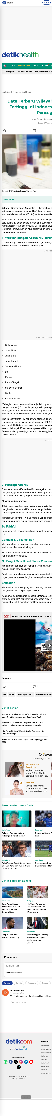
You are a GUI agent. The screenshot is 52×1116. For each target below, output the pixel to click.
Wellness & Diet (40, 66)
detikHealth (7, 92)
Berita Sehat (24, 66)
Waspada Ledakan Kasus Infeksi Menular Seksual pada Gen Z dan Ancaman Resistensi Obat (24, 715)
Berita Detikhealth (23, 92)
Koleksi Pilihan (25, 71)
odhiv (11, 694)
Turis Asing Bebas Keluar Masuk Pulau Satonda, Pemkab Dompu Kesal (11, 908)
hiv (4, 694)
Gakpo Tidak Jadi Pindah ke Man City (10, 935)
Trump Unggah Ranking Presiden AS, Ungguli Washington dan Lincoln (37, 938)
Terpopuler (9, 71)
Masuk (46, 2)
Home (12, 66)
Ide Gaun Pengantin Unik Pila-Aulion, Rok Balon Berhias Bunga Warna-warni (36, 908)
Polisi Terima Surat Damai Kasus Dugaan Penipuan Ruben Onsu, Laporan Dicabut (16, 866)
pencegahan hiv (25, 694)
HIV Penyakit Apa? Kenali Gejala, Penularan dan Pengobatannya (23, 732)
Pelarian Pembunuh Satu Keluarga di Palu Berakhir (13, 834)
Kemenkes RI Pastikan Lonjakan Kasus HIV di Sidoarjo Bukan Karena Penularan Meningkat (22, 724)
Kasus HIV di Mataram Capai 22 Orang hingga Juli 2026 (24, 740)
